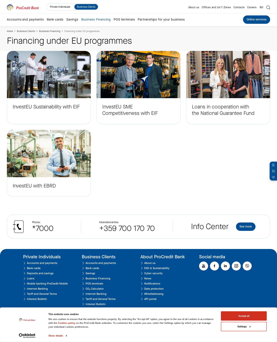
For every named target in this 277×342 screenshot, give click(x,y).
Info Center (210, 226)
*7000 (43, 228)
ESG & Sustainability (156, 268)
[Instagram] (236, 266)
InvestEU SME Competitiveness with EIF (130, 110)
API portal (150, 299)
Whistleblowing (153, 294)
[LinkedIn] (225, 266)
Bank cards (34, 268)
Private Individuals (60, 7)
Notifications (152, 283)
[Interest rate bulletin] (273, 171)
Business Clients (86, 7)
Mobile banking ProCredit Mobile (47, 283)
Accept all (243, 316)
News (147, 278)
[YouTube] (203, 266)
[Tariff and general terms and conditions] (273, 165)
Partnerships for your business (161, 19)
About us (193, 7)
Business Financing (49, 31)
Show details (55, 335)
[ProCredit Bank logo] (23, 7)
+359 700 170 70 (127, 228)
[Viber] (247, 266)
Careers (252, 7)
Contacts (239, 7)
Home (10, 31)
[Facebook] (214, 266)
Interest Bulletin (37, 299)
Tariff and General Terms (42, 294)
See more (245, 226)
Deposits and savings (40, 273)
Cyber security (153, 273)
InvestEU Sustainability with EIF (46, 107)
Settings (242, 326)
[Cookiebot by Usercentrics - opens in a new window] (27, 335)
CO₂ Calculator (95, 288)
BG (261, 7)
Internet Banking (37, 288)
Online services (256, 19)
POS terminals (124, 19)
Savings (90, 273)
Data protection (154, 288)
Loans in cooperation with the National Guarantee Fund (223, 110)
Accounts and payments (42, 263)
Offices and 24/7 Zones (216, 7)
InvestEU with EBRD (34, 186)
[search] (268, 7)
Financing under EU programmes (82, 31)
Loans (30, 278)
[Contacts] (273, 177)
